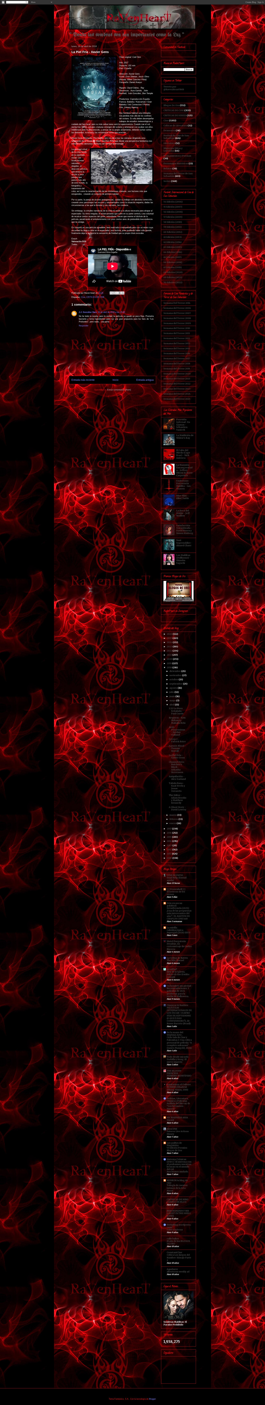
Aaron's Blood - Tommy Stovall (177, 748)
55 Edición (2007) (172, 206)
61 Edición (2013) (172, 237)
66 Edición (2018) (172, 262)
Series (167, 181)
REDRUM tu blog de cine (177, 1181)
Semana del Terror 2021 (176, 378)
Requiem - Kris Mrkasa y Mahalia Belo (177, 720)
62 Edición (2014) (172, 242)
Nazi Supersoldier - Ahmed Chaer (184, 543)
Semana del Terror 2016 (176, 353)
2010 (169, 858)
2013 (169, 845)
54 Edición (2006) (173, 201)
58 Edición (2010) (172, 222)
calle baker (173, 1238)
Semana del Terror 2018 (176, 363)
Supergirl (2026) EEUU (178, 932)
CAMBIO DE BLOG (176, 1202)
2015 (169, 837)
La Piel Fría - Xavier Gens (177, 756)
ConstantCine (174, 1252)
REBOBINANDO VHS (178, 1210)
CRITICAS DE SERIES (174, 115)
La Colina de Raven (177, 957)
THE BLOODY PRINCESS (174, 1072)
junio (172, 696)
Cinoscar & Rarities (177, 1005)
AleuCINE (172, 1129)
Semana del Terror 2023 (176, 388)
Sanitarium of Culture (179, 1084)
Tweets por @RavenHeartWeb (173, 88)
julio (172, 692)
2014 (169, 841)
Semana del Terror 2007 (177, 313)
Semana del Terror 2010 (176, 328)
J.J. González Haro (88, 312)
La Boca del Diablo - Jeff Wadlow (183, 513)
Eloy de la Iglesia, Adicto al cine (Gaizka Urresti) (178, 974)
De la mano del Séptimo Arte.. (175, 1033)
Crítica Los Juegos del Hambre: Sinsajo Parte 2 (179, 1258)
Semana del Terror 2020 (177, 373)
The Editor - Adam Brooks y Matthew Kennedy (177, 799)
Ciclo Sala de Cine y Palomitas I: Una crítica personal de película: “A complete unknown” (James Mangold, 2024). (179, 1042)
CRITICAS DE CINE (95, 297)
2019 (169, 663)
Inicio (115, 380)
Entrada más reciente (83, 380)
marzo (173, 815)
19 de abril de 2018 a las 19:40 (111, 312)
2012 (169, 849)
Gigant (170, 1120)
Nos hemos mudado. (178, 1171)
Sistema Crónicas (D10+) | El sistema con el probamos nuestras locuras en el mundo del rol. (179, 1164)
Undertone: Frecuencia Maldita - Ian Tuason (183, 484)
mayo (172, 700)
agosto (173, 688)
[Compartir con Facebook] (119, 293)
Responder (83, 326)
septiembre (176, 683)
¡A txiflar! (172, 969)
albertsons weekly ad (178, 1271)
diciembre (175, 671)
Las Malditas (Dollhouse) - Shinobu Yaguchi (183, 559)
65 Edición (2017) (172, 257)
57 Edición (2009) (172, 217)
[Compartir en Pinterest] (122, 293)
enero (173, 823)
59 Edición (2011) (172, 227)
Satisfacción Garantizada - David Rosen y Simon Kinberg (184, 529)
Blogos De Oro (171, 105)
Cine (83, 297)
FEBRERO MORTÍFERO (179, 1075)
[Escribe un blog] (114, 293)
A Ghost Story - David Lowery (177, 808)
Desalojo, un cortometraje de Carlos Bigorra (179, 946)
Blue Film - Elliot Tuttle (182, 497)
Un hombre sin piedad (179, 985)
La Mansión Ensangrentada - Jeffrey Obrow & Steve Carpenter (184, 470)
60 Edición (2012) (172, 232)
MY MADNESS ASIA (177, 1117)
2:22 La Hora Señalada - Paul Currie (176, 711)
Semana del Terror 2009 (177, 323)
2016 (169, 832)
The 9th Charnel (175, 960)
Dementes (169, 130)
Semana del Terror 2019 (176, 368)
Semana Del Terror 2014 (176, 303)
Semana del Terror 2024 (176, 393)
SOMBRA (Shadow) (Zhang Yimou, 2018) (177, 1088)
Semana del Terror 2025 (176, 398)
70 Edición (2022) (172, 282)
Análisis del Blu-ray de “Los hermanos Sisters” (178, 1106)
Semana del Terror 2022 (176, 383)
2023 (170, 646)
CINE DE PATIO (175, 875)
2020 (170, 659)
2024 (170, 642)
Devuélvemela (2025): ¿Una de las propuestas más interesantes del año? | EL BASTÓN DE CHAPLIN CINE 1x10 (179, 913)
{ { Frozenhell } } (176, 889)
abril (172, 704)
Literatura (169, 143)
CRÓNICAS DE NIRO (177, 1199)
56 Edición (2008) (173, 212)
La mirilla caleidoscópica (175, 928)
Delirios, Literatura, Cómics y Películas (177, 1099)
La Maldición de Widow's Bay (185, 436)
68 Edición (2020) (172, 272)
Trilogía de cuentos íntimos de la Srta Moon (177, 1188)
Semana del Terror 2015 (176, 348)
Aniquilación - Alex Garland (177, 777)
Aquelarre (172, 1269)
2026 (170, 634)
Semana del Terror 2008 (177, 318)
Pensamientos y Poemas (177, 155)
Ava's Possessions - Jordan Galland (177, 731)
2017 (169, 828)
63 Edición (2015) (172, 247)
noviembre (175, 675)
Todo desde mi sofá (177, 1056)
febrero (174, 819)
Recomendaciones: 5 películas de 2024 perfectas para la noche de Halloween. (178, 992)
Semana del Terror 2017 (176, 358)
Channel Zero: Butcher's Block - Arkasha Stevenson (176, 767)
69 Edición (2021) (172, 277)
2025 (170, 638)
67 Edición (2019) (172, 267)
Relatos (167, 168)
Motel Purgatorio (176, 941)
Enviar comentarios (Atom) (119, 390)
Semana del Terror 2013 (176, 343)
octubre (174, 679)
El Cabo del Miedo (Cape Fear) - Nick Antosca (183, 454)
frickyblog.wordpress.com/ (179, 1226)
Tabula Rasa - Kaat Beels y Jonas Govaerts (177, 787)
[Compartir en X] (117, 293)
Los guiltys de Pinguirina (174, 1144)
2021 (169, 654)
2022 (170, 650)
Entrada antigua (145, 380)
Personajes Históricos (175, 163)
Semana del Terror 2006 (177, 308)
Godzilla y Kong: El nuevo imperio (176, 1060)
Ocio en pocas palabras (174, 904)
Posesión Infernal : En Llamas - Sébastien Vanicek (183, 424)
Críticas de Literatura (175, 125)
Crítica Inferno (175, 1229)
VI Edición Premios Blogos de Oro (177, 1149)
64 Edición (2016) (172, 252)
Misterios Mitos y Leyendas (172, 149)
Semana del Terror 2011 (176, 333)
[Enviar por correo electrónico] (111, 293)
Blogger (152, 1399)
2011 (169, 853)
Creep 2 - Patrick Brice (177, 740)
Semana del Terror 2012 (176, 338)
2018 (169, 667)
